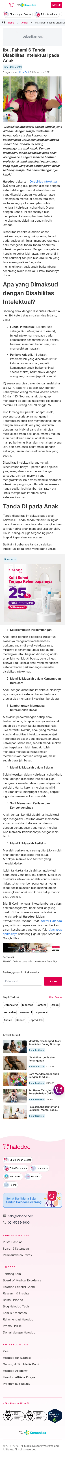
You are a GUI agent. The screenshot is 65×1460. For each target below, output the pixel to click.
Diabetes (27, 1004)
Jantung (42, 1004)
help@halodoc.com (18, 1216)
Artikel (24, 22)
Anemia (8, 1020)
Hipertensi (42, 1012)
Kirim (53, 981)
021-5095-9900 (16, 1222)
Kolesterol (26, 1012)
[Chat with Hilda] (58, 1089)
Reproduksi (36, 1020)
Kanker (20, 1020)
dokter (51, 921)
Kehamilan (10, 1012)
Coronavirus (11, 1004)
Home (11, 22)
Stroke (55, 1004)
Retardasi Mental (13, 67)
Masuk (56, 5)
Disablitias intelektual (43, 181)
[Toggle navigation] (5, 5)
